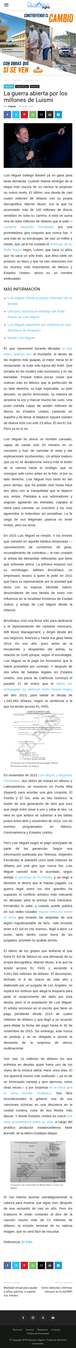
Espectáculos (31, 80)
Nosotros (17, 1329)
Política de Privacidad (38, 1333)
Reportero (42, 1329)
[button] (6, 5)
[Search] (71, 5)
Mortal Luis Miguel (21, 338)
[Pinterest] (24, 114)
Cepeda (12, 106)
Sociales (17, 80)
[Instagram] (33, 1317)
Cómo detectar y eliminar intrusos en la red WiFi (56, 1289)
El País (27, 1242)
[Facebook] (7, 114)
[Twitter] (16, 114)
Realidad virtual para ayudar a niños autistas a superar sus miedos (20, 1291)
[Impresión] (49, 114)
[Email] (41, 114)
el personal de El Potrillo (33, 877)
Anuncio (30, 1329)
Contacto (56, 1329)
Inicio (6, 80)
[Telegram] (58, 114)
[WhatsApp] (33, 114)
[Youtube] (53, 1317)
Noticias (34, 86)
